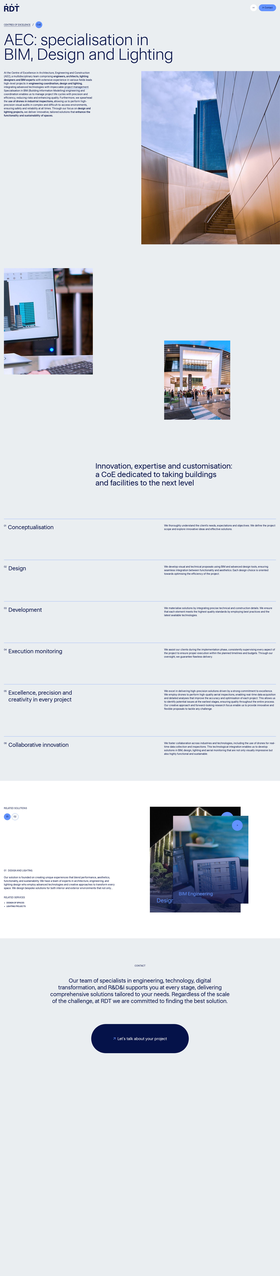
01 (7, 816)
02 (15, 816)
